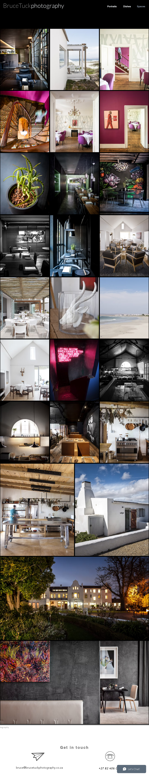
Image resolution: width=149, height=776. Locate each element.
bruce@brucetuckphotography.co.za (39, 767)
